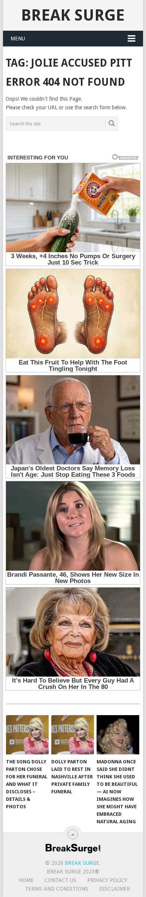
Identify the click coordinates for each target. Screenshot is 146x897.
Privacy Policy (107, 880)
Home (26, 880)
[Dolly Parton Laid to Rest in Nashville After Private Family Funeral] (72, 735)
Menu (17, 39)
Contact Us (60, 880)
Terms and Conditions (56, 889)
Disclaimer (114, 889)
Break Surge (73, 15)
